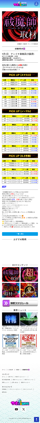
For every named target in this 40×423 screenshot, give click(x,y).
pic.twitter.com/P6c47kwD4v (24, 225)
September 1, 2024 (29, 227)
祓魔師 (17, 369)
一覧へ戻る (20, 234)
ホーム (3, 369)
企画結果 (10, 369)
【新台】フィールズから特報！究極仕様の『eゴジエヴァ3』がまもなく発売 (10, 328)
